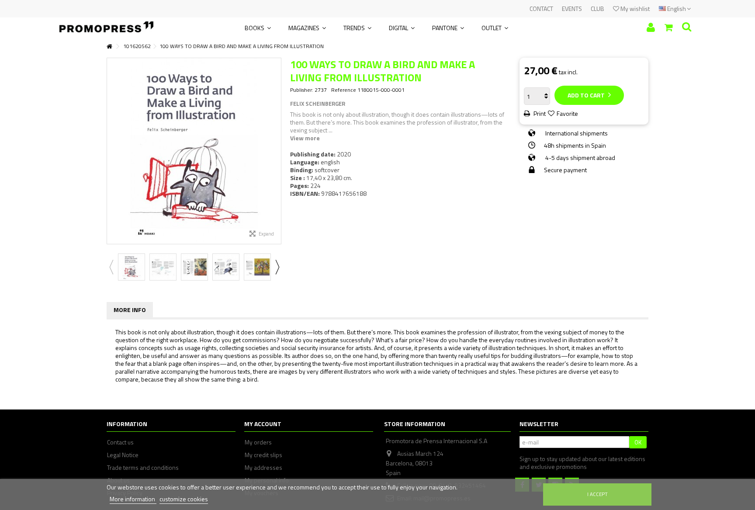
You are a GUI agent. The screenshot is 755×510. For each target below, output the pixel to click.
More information (133, 498)
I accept (597, 494)
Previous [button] (111, 150)
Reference (343, 90)
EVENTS (572, 8)
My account (262, 423)
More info (130, 309)
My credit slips (263, 455)
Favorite (567, 113)
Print (539, 113)
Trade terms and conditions (143, 468)
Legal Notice (123, 455)
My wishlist (634, 8)
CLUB (597, 8)
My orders (258, 442)
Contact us (120, 442)
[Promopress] (106, 23)
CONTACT (541, 8)
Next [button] (276, 150)
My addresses (263, 468)
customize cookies (183, 498)
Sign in (651, 27)
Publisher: (301, 90)
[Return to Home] (109, 46)
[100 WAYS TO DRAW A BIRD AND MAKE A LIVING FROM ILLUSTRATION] (131, 267)
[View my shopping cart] (669, 27)
